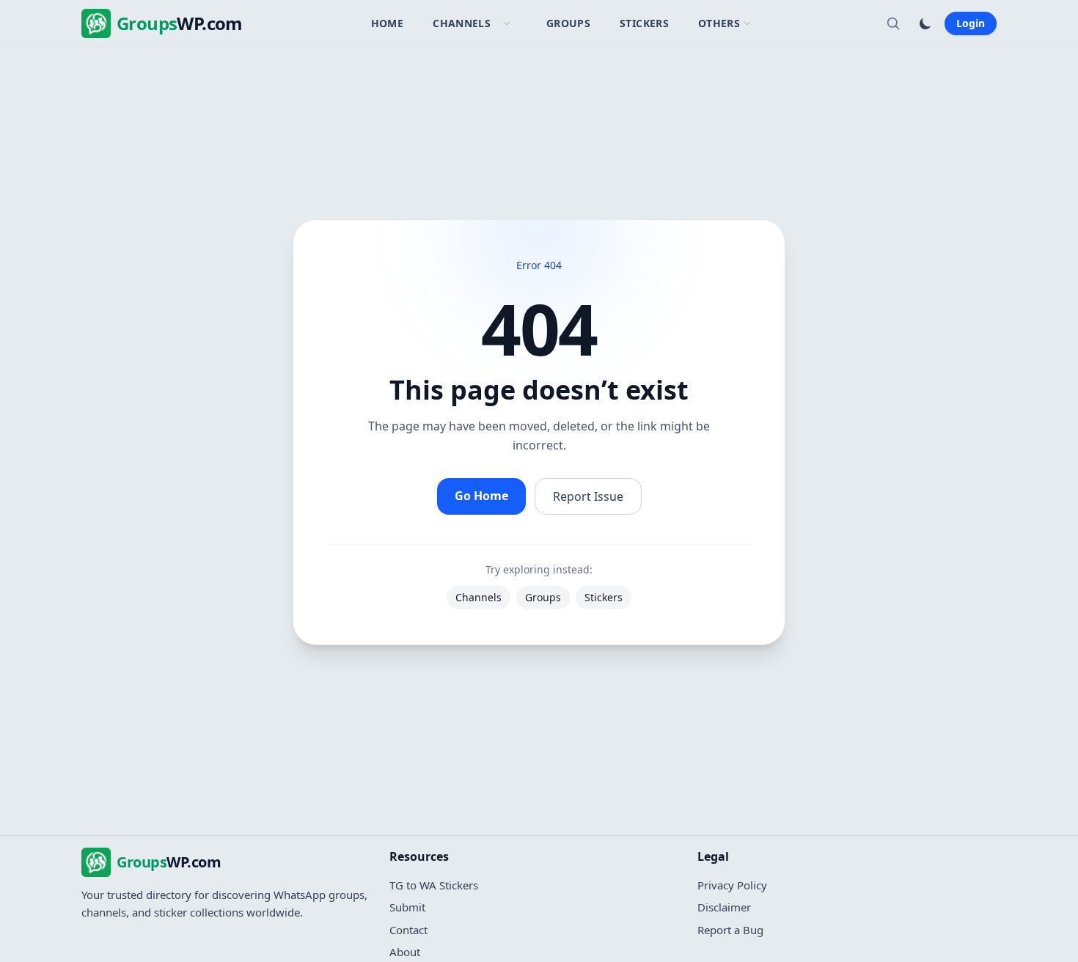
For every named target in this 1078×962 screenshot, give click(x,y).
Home (387, 23)
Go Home (481, 496)
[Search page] (893, 23)
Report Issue (588, 496)
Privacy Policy (732, 885)
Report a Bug (730, 929)
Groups (568, 23)
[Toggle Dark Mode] (925, 23)
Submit (407, 907)
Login (970, 23)
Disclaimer (724, 907)
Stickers (644, 23)
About (404, 951)
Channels (462, 23)
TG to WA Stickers (433, 885)
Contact (408, 929)
